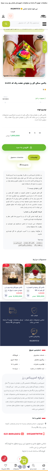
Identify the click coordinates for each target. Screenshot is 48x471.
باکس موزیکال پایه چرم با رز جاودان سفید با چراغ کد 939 (13, 288)
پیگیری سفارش (39, 360)
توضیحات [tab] (34, 157)
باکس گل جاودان (29, 243)
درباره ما (15, 369)
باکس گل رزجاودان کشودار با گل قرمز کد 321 (35, 288)
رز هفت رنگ (38, 245)
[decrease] (40, 133)
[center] (6, 24)
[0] (24, 461)
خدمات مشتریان (39, 355)
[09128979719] (4, 458)
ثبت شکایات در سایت (37, 369)
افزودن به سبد (22, 147)
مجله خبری (14, 360)
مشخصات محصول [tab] (17, 157)
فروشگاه (15, 355)
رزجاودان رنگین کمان (25, 245)
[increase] (30, 133)
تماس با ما (14, 364)
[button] (43, 281)
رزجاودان (39, 243)
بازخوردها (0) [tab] (24, 165)
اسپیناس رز (18, 243)
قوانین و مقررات (39, 364)
